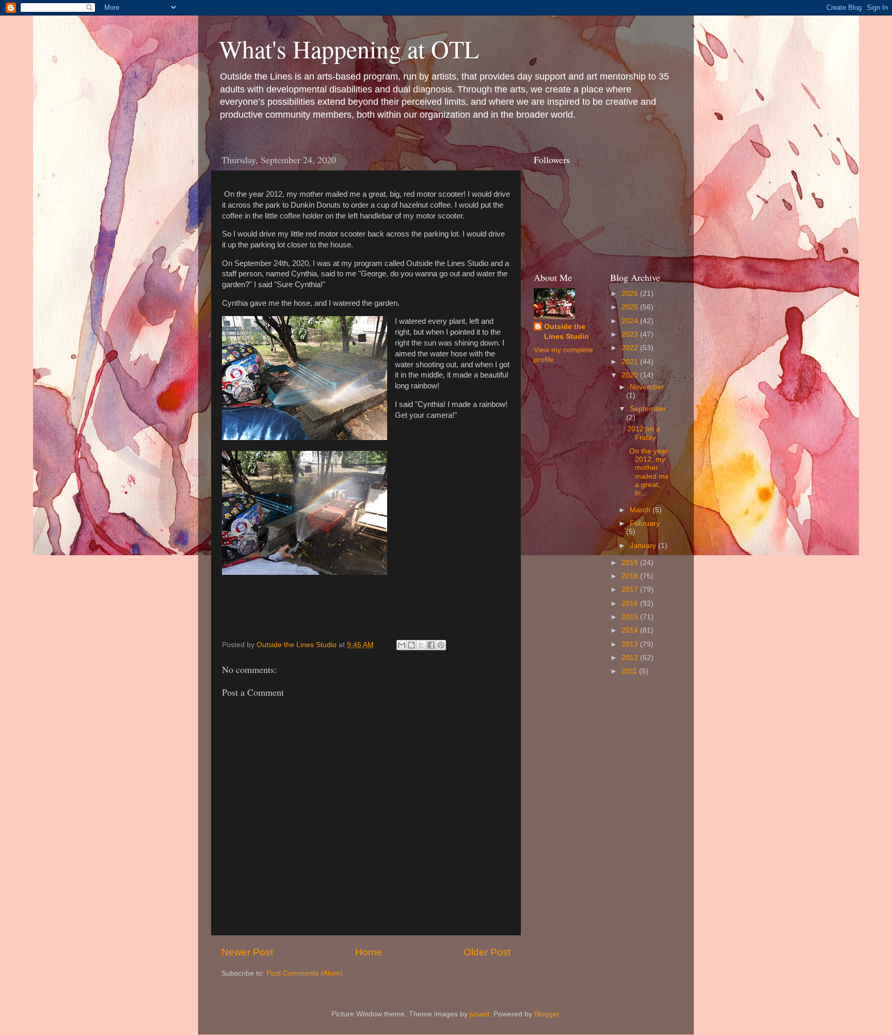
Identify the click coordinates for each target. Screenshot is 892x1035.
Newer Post (247, 952)
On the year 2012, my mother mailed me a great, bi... (648, 472)
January (644, 546)
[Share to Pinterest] (441, 645)
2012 (631, 658)
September (648, 409)
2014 (631, 630)
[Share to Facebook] (431, 645)
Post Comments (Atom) (304, 973)
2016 (631, 603)
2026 (631, 293)
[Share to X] (421, 645)
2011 (630, 671)
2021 (631, 362)
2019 (631, 563)
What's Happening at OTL (349, 48)
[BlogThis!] (411, 645)
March (641, 510)
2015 (631, 617)
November (647, 387)
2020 (631, 375)
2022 (631, 348)
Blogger (546, 1014)
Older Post (487, 952)
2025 (631, 307)
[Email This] (401, 645)
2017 (631, 589)
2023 (631, 334)
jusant (479, 1014)
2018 (631, 576)
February (645, 523)
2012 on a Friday (643, 433)
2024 (631, 321)
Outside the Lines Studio (566, 331)
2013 (631, 644)
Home (368, 952)
